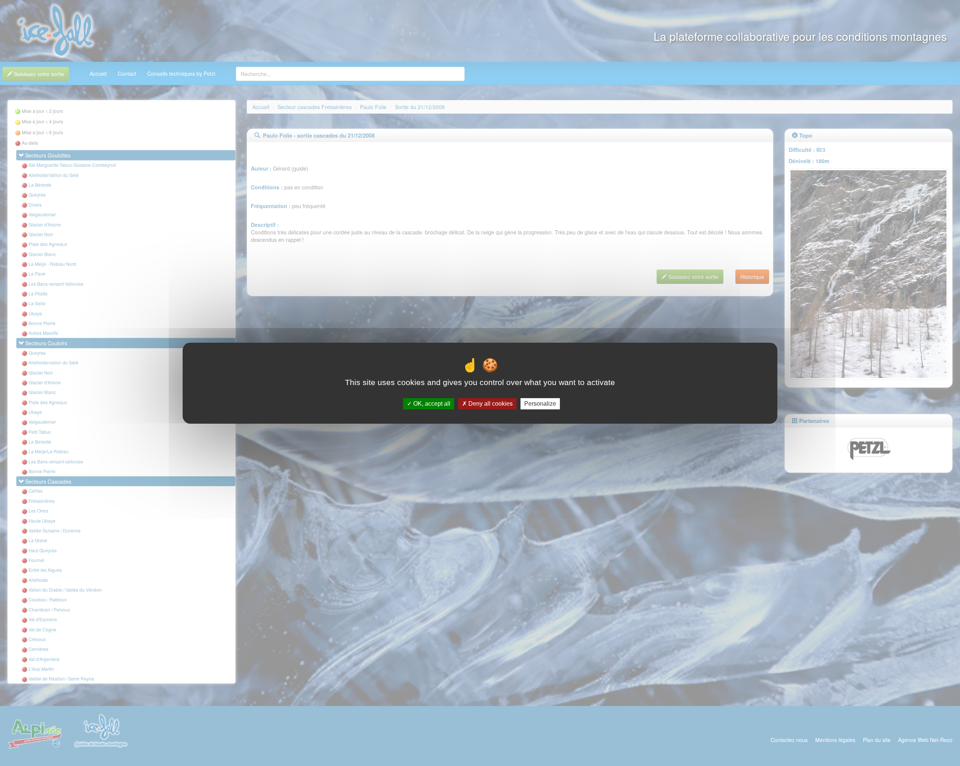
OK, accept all (431, 403)
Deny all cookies (490, 403)
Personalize (540, 403)
